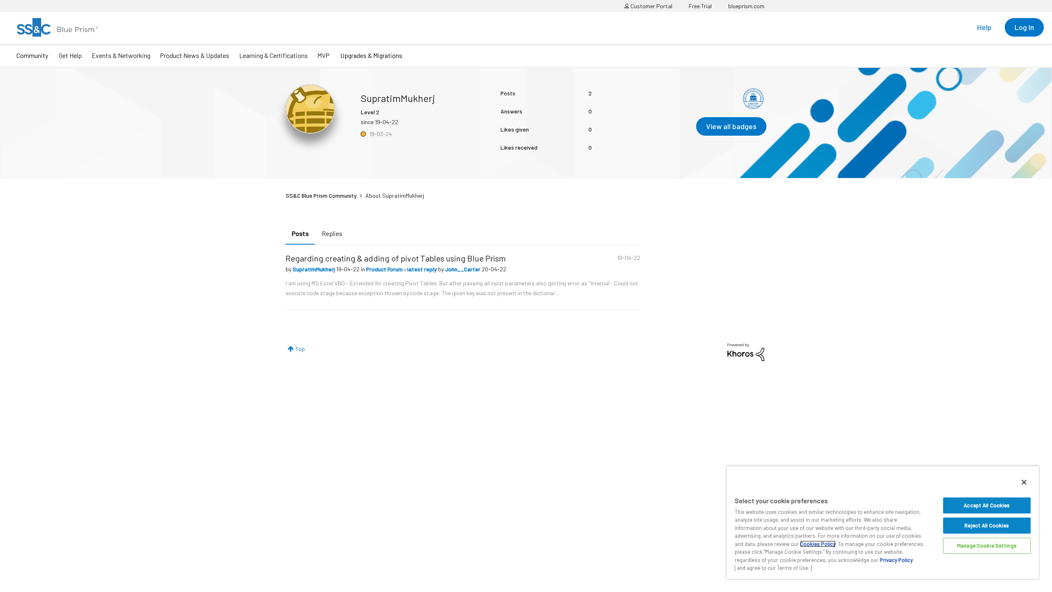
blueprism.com (746, 5)
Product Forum (385, 269)
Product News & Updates (194, 55)
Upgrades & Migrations (371, 55)
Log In (1024, 27)
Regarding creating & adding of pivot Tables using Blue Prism (396, 258)
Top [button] (300, 348)
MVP (323, 55)
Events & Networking (121, 55)
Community (32, 55)
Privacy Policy (896, 560)
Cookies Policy (817, 544)
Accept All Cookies (987, 505)
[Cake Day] (753, 98)
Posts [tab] (300, 233)
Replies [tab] (332, 233)
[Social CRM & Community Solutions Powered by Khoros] (745, 351)
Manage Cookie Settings (987, 545)
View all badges (731, 126)
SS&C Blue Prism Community (321, 195)
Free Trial (700, 5)
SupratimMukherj (314, 269)
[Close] (1024, 482)
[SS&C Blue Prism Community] (57, 27)
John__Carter (463, 269)
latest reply (422, 269)
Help (984, 27)
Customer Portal (650, 5)
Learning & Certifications (273, 55)
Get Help (70, 55)
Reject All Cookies (986, 525)
